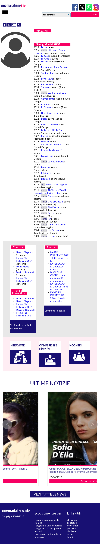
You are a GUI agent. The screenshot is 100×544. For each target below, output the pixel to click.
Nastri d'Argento (24, 252)
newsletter (72, 525)
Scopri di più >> (50, 480)
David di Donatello (25, 272)
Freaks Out (46, 155)
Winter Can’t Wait (57, 92)
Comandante (47, 98)
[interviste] (20, 363)
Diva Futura (47, 78)
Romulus (45, 167)
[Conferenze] (50, 366)
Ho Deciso (53, 230)
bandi (70, 537)
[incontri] (79, 363)
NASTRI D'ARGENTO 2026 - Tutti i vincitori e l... (59, 256)
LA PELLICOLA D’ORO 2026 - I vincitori (58, 266)
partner (71, 534)
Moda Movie (22, 266)
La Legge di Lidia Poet (52, 130)
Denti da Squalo (49, 124)
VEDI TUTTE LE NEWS (50, 494)
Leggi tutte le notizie (55, 310)
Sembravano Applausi (57, 184)
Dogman (45, 178)
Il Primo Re (46, 173)
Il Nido (51, 235)
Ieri (49, 218)
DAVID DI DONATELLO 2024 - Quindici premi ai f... (58, 296)
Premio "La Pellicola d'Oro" (24, 259)
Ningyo (51, 195)
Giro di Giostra (55, 201)
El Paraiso (46, 104)
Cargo (51, 213)
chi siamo (72, 519)
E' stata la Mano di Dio (52, 150)
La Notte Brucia (56, 161)
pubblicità (72, 528)
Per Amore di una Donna (54, 67)
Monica (45, 141)
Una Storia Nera (49, 113)
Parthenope (47, 84)
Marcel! (45, 135)
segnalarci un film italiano (49, 525)
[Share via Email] (14, 25)
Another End (47, 72)
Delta (44, 118)
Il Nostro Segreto (56, 224)
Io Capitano (47, 107)
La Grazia (46, 58)
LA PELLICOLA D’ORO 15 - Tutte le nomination (59, 286)
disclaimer (72, 531)
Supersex (46, 87)
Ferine (44, 47)
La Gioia (45, 55)
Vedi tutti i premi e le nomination (21, 326)
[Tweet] (9, 25)
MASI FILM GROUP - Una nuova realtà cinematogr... (57, 276)
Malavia (45, 61)
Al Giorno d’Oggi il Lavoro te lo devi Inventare (50, 191)
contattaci (72, 522)
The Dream (54, 207)
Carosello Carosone (51, 144)
